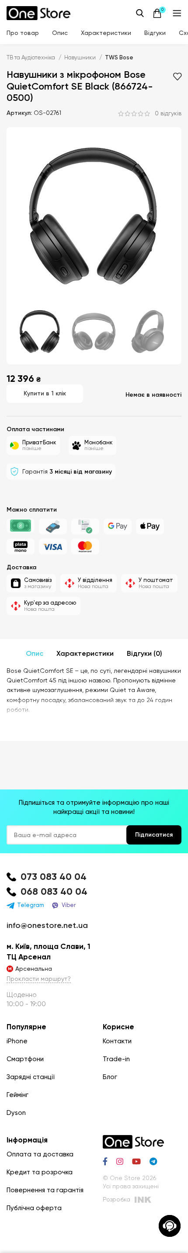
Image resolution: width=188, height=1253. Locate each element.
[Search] (140, 13)
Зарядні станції (31, 1077)
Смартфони (25, 1059)
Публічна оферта (34, 1208)
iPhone (17, 1041)
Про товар (23, 32)
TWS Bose (119, 57)
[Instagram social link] (119, 1161)
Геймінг (17, 1095)
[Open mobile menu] (177, 13)
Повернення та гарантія (45, 1190)
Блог (110, 1077)
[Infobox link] (94, 877)
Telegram (30, 905)
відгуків (168, 113)
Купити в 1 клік (45, 393)
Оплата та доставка (40, 1154)
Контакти (117, 1041)
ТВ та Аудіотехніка (31, 57)
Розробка (116, 1199)
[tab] (34, 653)
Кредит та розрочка (40, 1172)
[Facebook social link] (105, 1161)
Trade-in (116, 1059)
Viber (69, 905)
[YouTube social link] (136, 1161)
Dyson (16, 1113)
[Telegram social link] (153, 1161)
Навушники (80, 57)
